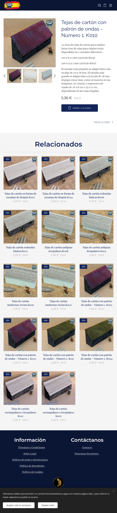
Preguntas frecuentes (87, 453)
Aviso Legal (29, 453)
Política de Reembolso (32, 465)
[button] (99, 5)
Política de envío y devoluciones (30, 459)
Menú (110, 5)
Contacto (87, 447)
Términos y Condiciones (31, 447)
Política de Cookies (32, 472)
